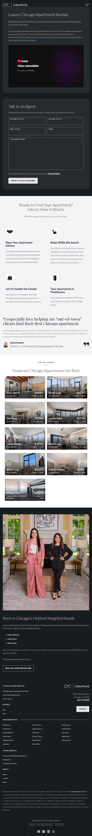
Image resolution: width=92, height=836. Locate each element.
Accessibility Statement (44, 824)
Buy (4, 710)
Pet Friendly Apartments (11, 695)
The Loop (65, 733)
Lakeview (6, 744)
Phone (51, 129)
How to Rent (7, 699)
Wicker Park (66, 740)
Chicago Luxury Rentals (13, 686)
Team (5, 774)
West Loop (12, 643)
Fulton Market (13, 635)
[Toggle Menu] (87, 5)
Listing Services (10, 750)
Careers (5, 778)
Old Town (35, 733)
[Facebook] (38, 831)
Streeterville (66, 729)
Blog (4, 782)
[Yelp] (53, 831)
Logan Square (37, 729)
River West (36, 744)
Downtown (7, 729)
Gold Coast (12, 639)
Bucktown (6, 725)
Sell (4, 714)
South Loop (66, 725)
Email (15, 129)
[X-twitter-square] (43, 831)
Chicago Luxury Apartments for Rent (15, 691)
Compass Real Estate (78, 791)
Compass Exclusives (10, 763)
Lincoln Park (36, 725)
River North (36, 740)
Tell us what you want (17, 139)
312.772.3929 (83, 700)
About (6, 769)
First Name (17, 119)
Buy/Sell (6, 704)
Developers (7, 760)
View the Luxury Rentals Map (18, 668)
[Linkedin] (48, 831)
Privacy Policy (54, 174)
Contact (83, 709)
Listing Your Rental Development (14, 756)
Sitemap (32, 824)
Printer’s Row (37, 736)
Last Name (55, 119)
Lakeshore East (8, 740)
